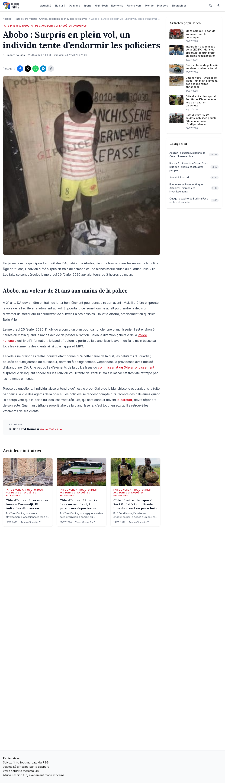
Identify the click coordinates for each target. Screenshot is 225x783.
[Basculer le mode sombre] (219, 5)
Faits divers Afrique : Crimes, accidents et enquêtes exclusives (51, 18)
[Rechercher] (210, 5)
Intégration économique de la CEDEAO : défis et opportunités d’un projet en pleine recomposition (201, 51)
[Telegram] (43, 68)
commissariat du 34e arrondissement (126, 367)
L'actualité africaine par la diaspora (26, 766)
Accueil (7, 18)
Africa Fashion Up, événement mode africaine (33, 775)
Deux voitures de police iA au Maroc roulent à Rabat (202, 67)
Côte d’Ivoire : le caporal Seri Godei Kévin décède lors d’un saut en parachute (135, 504)
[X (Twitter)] (28, 68)
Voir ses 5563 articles (51, 429)
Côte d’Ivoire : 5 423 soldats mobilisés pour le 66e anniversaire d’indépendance (201, 119)
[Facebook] (20, 68)
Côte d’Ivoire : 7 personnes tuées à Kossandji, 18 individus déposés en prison (27, 504)
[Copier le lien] (51, 68)
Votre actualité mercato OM (21, 771)
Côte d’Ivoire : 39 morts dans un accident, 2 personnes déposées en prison (78, 504)
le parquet (124, 400)
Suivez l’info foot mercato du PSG (26, 762)
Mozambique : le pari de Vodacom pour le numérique (200, 34)
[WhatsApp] (35, 68)
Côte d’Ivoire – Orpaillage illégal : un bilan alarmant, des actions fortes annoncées (202, 82)
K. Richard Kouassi (24, 429)
